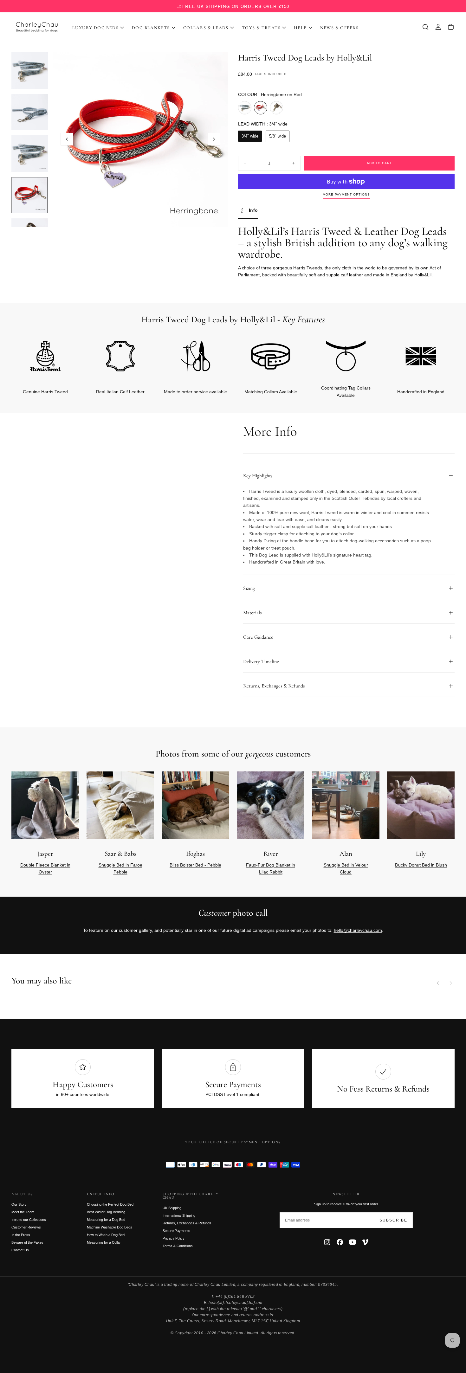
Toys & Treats (261, 27)
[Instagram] (327, 1242)
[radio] (244, 107)
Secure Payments (176, 1231)
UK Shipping (172, 1208)
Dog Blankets (151, 27)
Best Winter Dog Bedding (106, 1212)
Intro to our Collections (28, 1220)
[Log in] (438, 27)
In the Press (20, 1235)
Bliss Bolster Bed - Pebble (195, 864)
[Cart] (451, 27)
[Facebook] (340, 1242)
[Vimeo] (365, 1242)
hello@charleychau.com (358, 930)
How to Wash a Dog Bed (106, 1235)
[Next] (439, 817)
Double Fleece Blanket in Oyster (45, 868)
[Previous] (438, 983)
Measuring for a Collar (104, 1242)
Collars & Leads (206, 27)
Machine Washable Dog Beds (109, 1227)
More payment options (346, 194)
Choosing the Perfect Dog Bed (110, 1204)
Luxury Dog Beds (95, 27)
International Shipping (179, 1215)
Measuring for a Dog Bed (106, 1220)
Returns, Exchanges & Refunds (187, 1223)
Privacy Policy (173, 1238)
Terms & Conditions (178, 1246)
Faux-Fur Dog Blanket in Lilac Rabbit (270, 868)
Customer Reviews (26, 1227)
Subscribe (393, 1220)
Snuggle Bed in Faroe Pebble (120, 868)
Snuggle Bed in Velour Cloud (346, 868)
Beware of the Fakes (27, 1242)
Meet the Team (22, 1212)
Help (300, 27)
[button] (425, 27)
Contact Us (20, 1250)
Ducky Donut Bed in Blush (421, 864)
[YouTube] (352, 1242)
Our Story (19, 1204)
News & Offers (339, 27)
